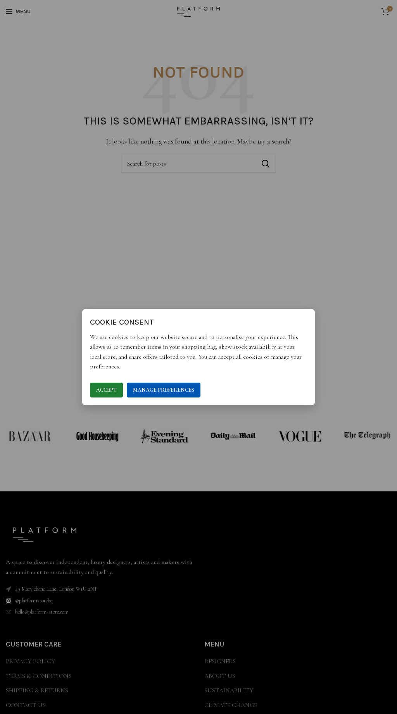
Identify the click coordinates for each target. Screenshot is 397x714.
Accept (106, 390)
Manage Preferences (163, 390)
